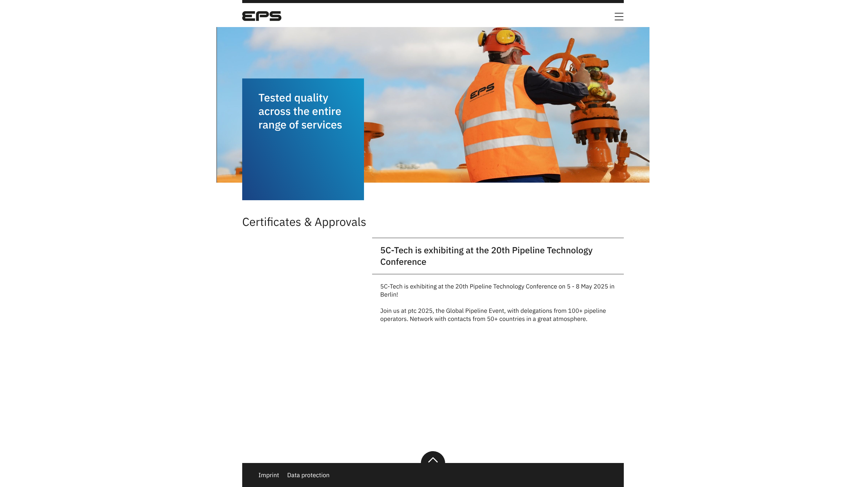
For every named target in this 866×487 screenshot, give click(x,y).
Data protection (308, 475)
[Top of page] (433, 457)
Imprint (268, 475)
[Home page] (261, 19)
